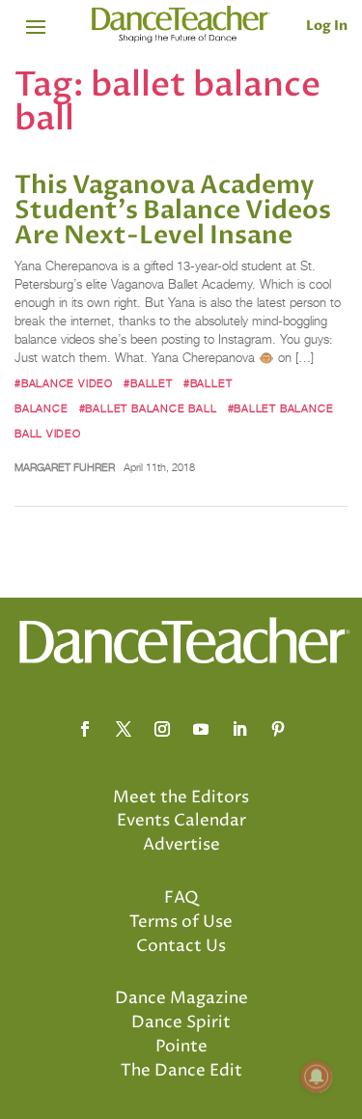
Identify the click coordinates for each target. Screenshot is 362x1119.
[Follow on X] (123, 728)
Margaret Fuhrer (64, 467)
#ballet (148, 383)
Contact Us (181, 946)
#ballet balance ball (148, 408)
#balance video (63, 383)
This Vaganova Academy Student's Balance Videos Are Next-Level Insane (172, 210)
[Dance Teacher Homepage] (181, 24)
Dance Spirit (181, 1022)
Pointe (181, 1046)
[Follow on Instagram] (162, 728)
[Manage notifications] (316, 1076)
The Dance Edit (181, 1070)
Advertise (181, 844)
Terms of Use (181, 922)
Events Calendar (181, 820)
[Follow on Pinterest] (278, 728)
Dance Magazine (181, 998)
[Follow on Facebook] (85, 728)
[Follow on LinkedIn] (239, 728)
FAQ (181, 897)
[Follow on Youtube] (200, 728)
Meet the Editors (181, 797)
